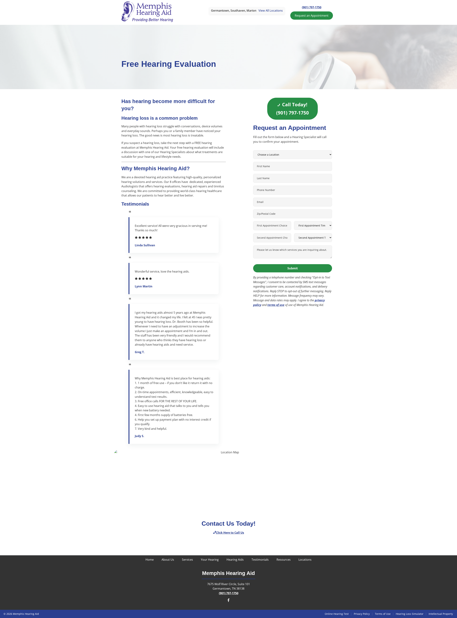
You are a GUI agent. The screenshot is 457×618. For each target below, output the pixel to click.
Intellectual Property (441, 613)
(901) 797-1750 (311, 7)
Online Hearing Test (337, 613)
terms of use (275, 305)
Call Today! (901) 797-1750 (292, 108)
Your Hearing (210, 560)
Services (187, 560)
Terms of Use (383, 613)
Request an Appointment (311, 16)
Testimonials (260, 560)
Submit (292, 268)
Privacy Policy (362, 613)
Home (149, 560)
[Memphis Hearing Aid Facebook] (228, 601)
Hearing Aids (235, 560)
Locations (305, 560)
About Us (168, 560)
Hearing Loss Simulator (409, 613)
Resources (284, 560)
